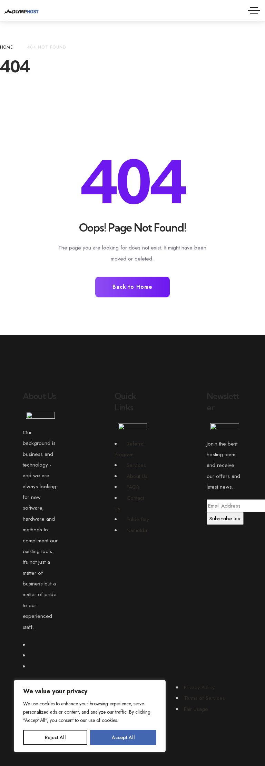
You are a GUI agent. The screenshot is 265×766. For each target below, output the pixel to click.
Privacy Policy (199, 687)
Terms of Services (204, 698)
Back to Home (132, 287)
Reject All (55, 737)
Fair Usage (196, 709)
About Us (137, 476)
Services (136, 465)
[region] (90, 716)
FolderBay (138, 519)
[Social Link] (32, 644)
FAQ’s (133, 487)
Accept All (123, 737)
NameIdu (137, 530)
